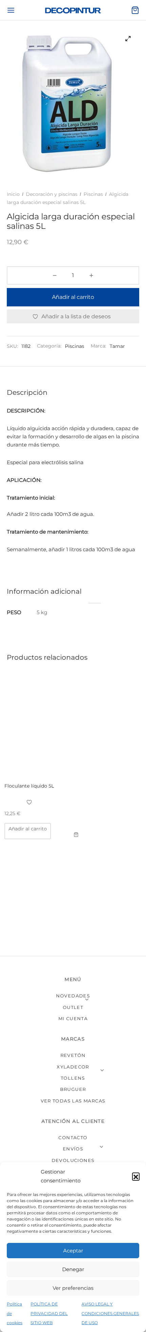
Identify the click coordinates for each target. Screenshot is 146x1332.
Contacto (72, 1137)
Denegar (73, 1269)
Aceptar (73, 1250)
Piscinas (93, 194)
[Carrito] (135, 10)
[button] (135, 1176)
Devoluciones (73, 1160)
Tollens (73, 1078)
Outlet (73, 1007)
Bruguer (73, 1089)
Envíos (73, 1148)
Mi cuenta (73, 1018)
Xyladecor (73, 1066)
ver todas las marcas (73, 1100)
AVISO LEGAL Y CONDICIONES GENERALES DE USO (110, 1313)
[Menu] (11, 10)
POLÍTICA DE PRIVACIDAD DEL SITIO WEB (49, 1313)
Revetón (73, 1055)
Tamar (117, 346)
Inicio (13, 194)
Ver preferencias (73, 1288)
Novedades (73, 995)
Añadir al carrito (73, 297)
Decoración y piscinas (51, 194)
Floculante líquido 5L (29, 786)
